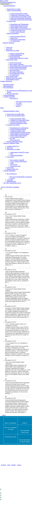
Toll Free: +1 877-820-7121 (15, 495)
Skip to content (4, 0)
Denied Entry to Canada (9, 470)
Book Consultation (14, 187)
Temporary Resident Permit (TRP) (12, 472)
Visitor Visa (6, 479)
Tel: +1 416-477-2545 (14, 497)
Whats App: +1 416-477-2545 (16, 493)
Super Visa (6, 481)
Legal (28, 502)
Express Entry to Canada (10, 477)
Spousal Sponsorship (9, 475)
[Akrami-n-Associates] (8, 2)
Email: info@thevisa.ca (13, 499)
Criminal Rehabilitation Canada (11, 483)
